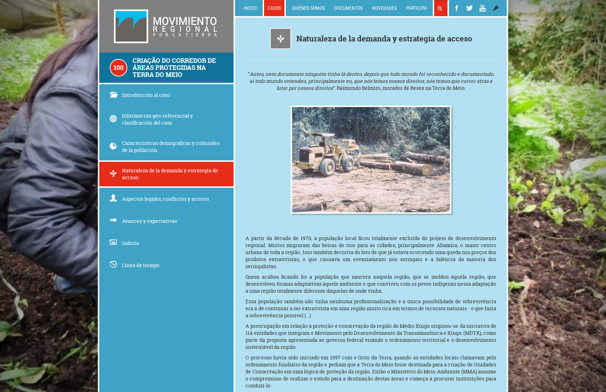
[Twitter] (469, 8)
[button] (495, 8)
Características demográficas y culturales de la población (171, 146)
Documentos (348, 8)
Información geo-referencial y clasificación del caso (157, 119)
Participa (416, 8)
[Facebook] (456, 8)
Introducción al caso (146, 95)
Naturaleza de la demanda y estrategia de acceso (170, 174)
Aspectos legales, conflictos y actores (165, 198)
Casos (274, 8)
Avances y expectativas (149, 221)
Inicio (250, 8)
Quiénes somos (308, 8)
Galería (130, 243)
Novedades (384, 8)
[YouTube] (482, 8)
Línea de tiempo (141, 265)
